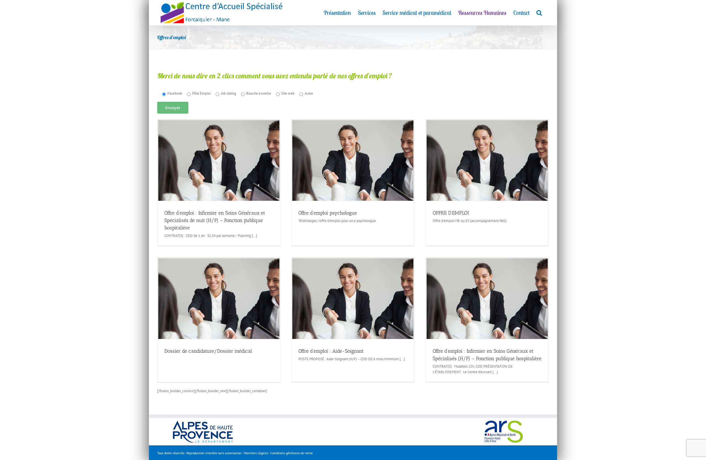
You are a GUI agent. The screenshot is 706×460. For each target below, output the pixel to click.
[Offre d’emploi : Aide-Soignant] (352, 298)
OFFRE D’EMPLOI (451, 213)
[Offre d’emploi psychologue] (352, 160)
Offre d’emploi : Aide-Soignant (330, 351)
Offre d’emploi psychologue (327, 213)
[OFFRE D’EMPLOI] (487, 160)
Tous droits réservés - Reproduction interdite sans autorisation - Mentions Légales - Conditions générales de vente (235, 453)
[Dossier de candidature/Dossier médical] (218, 298)
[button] (539, 12)
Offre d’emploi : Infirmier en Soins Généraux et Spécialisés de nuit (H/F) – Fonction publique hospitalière (214, 220)
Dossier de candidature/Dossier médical (208, 351)
